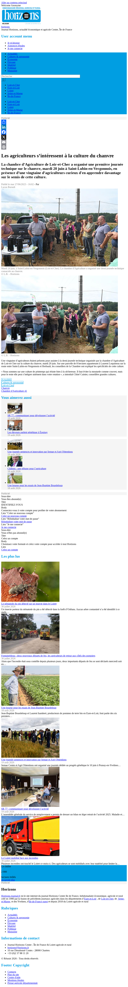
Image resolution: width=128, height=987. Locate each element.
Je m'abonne (13, 43)
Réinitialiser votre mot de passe (16, 521)
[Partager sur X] (64, 137)
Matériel (11, 65)
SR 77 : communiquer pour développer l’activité (31, 415)
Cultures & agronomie (18, 56)
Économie (12, 59)
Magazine (12, 70)
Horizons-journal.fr (10, 896)
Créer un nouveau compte (14, 516)
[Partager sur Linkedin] (64, 127)
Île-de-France (14, 96)
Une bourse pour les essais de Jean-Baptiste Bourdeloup (35, 485)
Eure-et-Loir (13, 87)
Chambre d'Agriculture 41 (14, 391)
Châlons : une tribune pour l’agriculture (26, 468)
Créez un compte (9, 549)
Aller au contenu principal (14, 2)
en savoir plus (8, 880)
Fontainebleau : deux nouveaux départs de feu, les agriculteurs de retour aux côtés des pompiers (48, 655)
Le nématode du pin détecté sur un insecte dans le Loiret (29, 603)
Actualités (12, 53)
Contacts (11, 971)
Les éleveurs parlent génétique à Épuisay (27, 432)
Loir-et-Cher (13, 85)
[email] (64, 142)
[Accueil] (21, 24)
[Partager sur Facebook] (64, 132)
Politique (11, 67)
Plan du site (13, 974)
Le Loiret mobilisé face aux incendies (19, 858)
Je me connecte (14, 48)
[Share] (64, 122)
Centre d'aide (13, 977)
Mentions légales (15, 980)
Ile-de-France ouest (38, 901)
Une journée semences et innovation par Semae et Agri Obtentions (40, 451)
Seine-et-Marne (15, 93)
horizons (5, 26)
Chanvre (5, 388)
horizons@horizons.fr (18, 947)
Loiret (10, 90)
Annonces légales (16, 45)
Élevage (11, 62)
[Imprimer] (64, 147)
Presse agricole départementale (22, 983)
